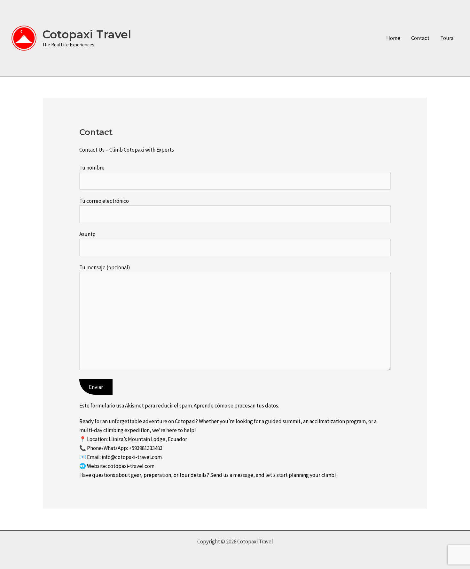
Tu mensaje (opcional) (104, 267)
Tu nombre (92, 167)
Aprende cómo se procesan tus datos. (236, 405)
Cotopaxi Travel (86, 34)
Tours (446, 38)
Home (393, 38)
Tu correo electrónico (104, 200)
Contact (420, 38)
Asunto (87, 234)
